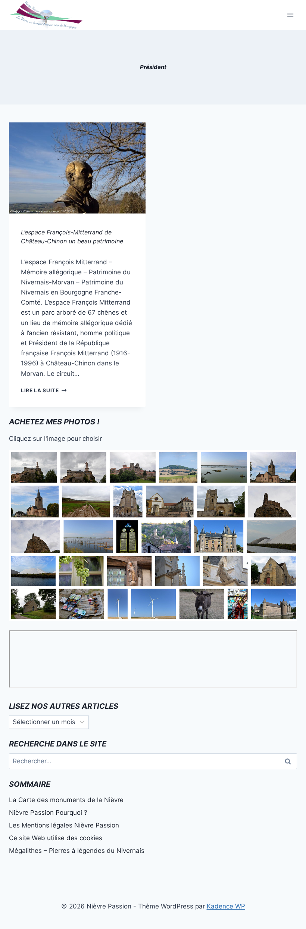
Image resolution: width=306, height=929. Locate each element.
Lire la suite (43, 390)
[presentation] (77, 167)
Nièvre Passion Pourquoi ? (48, 812)
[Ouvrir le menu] (290, 15)
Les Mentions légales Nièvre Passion (64, 825)
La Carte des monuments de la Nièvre (66, 800)
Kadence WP (226, 906)
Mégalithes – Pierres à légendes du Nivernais (76, 850)
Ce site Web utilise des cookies (55, 838)
